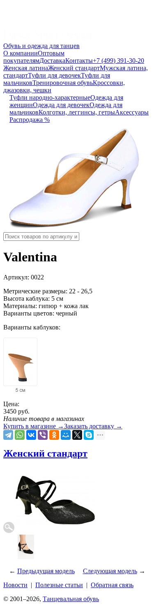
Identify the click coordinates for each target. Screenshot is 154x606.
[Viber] (43, 435)
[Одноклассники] (54, 435)
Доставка (52, 60)
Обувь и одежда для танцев (41, 45)
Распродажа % (29, 119)
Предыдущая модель (46, 570)
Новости (15, 584)
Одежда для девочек (61, 104)
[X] (77, 435)
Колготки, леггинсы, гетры (77, 112)
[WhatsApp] (20, 435)
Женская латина (25, 67)
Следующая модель (110, 570)
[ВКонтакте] (31, 435)
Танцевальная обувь (71, 598)
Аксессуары (132, 112)
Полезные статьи (59, 584)
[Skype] (89, 435)
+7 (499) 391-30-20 (118, 60)
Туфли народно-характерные (49, 97)
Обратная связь (112, 584)
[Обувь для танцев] (47, 38)
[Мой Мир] (66, 435)
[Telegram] (8, 435)
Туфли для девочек (54, 75)
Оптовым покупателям (33, 57)
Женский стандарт (74, 67)
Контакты (79, 60)
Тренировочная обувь (62, 82)
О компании (20, 53)
